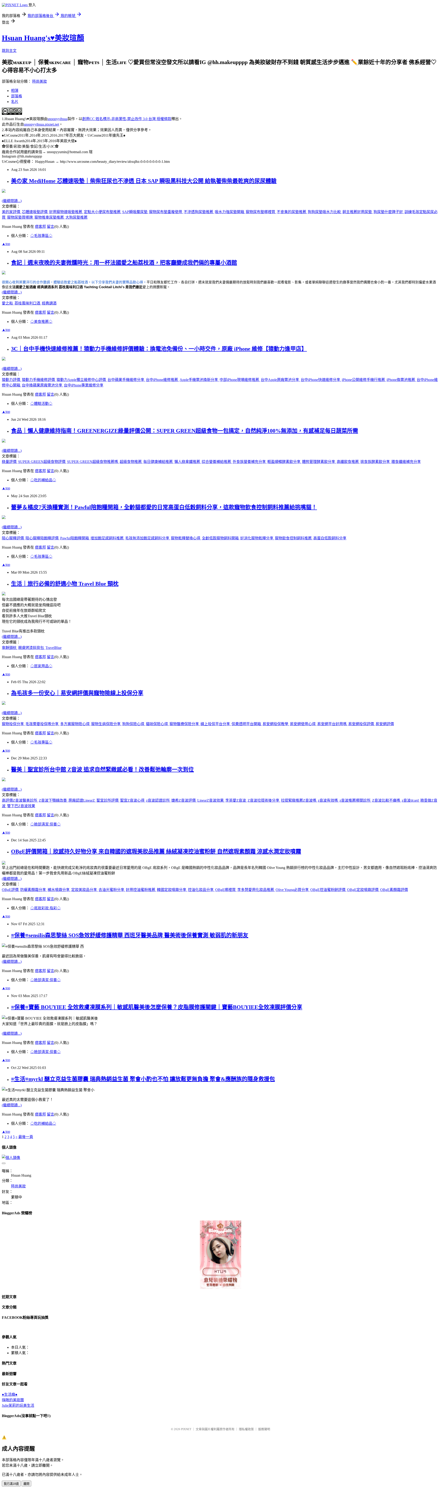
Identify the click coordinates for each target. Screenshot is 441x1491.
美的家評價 (11, 212)
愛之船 (8, 303)
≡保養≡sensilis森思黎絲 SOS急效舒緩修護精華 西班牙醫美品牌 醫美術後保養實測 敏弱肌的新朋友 (129, 935)
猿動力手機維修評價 (39, 380)
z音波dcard (411, 800)
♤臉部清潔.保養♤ (45, 824)
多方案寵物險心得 (75, 724)
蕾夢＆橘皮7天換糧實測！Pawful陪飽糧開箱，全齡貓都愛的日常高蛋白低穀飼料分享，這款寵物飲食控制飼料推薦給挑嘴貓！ (164, 507)
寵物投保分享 (13, 724)
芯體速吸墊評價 (35, 212)
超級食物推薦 (131, 462)
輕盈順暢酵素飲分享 (284, 462)
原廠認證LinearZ (82, 800)
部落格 (16, 96)
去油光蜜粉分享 (112, 890)
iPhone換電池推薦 (401, 380)
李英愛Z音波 (236, 800)
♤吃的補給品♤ (43, 480)
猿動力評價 (11, 380)
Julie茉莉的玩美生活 (18, 1405)
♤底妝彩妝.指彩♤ (45, 908)
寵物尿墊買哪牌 (20, 217)
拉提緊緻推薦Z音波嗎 (299, 800)
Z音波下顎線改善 (53, 800)
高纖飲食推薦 (348, 462)
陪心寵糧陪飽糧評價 (42, 538)
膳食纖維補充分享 (406, 462)
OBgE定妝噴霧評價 (363, 890)
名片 (14, 102)
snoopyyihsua (58, 119)
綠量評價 (9, 462)
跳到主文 (9, 51)
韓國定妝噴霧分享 (172, 890)
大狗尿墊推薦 (76, 217)
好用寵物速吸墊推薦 (66, 212)
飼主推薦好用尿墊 (357, 212)
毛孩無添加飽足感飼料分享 (147, 538)
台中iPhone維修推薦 (162, 380)
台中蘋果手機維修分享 (126, 380)
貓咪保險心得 (157, 724)
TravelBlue (53, 648)
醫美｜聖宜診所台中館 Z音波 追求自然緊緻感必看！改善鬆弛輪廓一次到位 (102, 769)
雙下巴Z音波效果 (21, 806)
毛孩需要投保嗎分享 (42, 724)
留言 (50, 226)
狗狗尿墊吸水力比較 (325, 212)
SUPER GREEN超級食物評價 (42, 462)
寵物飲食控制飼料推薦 (294, 538)
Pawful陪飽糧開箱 (75, 538)
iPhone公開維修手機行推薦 (364, 380)
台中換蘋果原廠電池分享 (42, 385)
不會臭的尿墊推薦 (292, 212)
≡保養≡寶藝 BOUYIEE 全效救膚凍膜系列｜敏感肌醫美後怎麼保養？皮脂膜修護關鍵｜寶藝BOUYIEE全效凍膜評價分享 (156, 1007)
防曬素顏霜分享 (33, 890)
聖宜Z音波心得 (132, 800)
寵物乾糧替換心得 (186, 538)
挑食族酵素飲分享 (375, 462)
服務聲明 (264, 1429)
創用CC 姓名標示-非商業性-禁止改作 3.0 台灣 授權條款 (126, 119)
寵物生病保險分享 (106, 724)
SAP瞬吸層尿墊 (135, 212)
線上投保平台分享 (216, 724)
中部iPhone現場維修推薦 (240, 380)
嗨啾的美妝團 (13, 1400)
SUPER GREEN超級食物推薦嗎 (93, 462)
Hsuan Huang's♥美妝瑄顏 (43, 38)
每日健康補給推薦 (158, 462)
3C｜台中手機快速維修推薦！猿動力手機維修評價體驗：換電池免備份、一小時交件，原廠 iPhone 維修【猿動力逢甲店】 (159, 349)
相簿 (14, 91)
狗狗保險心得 (133, 724)
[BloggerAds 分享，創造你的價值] (220, 1235)
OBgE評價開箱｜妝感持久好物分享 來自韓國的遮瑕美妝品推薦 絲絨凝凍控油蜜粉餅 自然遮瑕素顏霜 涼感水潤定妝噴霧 (156, 851)
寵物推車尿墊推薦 (49, 217)
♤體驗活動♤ (41, 404)
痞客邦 (40, 226)
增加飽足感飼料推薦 (107, 538)
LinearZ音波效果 (211, 800)
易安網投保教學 (276, 724)
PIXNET (186, 1429)
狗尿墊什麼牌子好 (388, 212)
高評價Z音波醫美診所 (20, 800)
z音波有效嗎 (328, 800)
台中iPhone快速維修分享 (321, 380)
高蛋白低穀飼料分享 (329, 538)
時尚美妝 (39, 81)
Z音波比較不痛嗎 (386, 800)
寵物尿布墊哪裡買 (261, 212)
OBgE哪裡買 (226, 890)
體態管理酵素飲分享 (319, 462)
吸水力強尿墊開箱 (230, 212)
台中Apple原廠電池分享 (280, 380)
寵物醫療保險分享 (185, 724)
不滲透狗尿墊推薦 (199, 212)
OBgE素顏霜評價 (394, 890)
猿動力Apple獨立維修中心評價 (82, 380)
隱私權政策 (246, 1429)
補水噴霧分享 (59, 890)
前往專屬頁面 (220, 1254)
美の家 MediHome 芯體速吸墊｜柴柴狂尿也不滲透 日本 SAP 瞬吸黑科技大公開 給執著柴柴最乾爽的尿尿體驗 (144, 181)
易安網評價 (385, 724)
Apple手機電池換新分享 (199, 380)
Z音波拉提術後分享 (264, 800)
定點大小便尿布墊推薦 (103, 212)
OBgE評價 (11, 890)
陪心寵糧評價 (13, 538)
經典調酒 (49, 303)
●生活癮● (9, 1394)
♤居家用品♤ (41, 666)
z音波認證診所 (158, 800)
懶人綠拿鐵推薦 (187, 462)
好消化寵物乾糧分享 (257, 538)
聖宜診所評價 (107, 800)
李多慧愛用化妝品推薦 (256, 890)
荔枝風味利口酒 (27, 303)
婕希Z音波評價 (184, 800)
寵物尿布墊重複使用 (166, 212)
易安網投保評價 (361, 724)
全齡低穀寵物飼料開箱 (221, 538)
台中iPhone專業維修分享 (83, 385)
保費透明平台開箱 (247, 724)
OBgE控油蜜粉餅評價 (328, 890)
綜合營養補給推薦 (217, 462)
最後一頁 (25, 1137)
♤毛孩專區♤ (41, 236)
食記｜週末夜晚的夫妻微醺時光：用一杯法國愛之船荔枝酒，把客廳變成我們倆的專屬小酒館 (124, 263)
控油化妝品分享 (201, 890)
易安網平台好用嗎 (332, 724)
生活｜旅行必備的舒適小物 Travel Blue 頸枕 (65, 584)
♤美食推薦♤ (41, 322)
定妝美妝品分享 (84, 890)
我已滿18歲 (11, 1483)
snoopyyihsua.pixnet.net (41, 124)
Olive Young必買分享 (293, 890)
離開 (26, 1483)
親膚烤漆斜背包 (31, 648)
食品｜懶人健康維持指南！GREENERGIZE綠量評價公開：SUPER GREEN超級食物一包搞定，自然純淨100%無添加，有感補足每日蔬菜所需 (184, 431)
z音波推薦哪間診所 (355, 800)
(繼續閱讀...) (12, 201)
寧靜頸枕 (9, 648)
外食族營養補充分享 (250, 462)
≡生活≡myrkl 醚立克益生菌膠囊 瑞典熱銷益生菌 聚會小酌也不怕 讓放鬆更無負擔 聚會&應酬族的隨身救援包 (143, 1079)
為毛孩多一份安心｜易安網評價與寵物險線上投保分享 (77, 693)
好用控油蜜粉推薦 (141, 890)
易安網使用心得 (303, 724)
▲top (6, 244)
